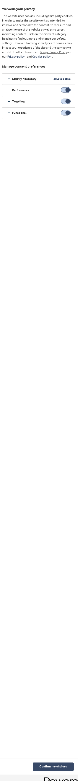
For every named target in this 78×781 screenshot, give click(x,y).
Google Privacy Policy (53, 52)
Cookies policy (41, 56)
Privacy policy (15, 56)
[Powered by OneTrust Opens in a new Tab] (59, 778)
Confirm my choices (53, 766)
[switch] (66, 90)
